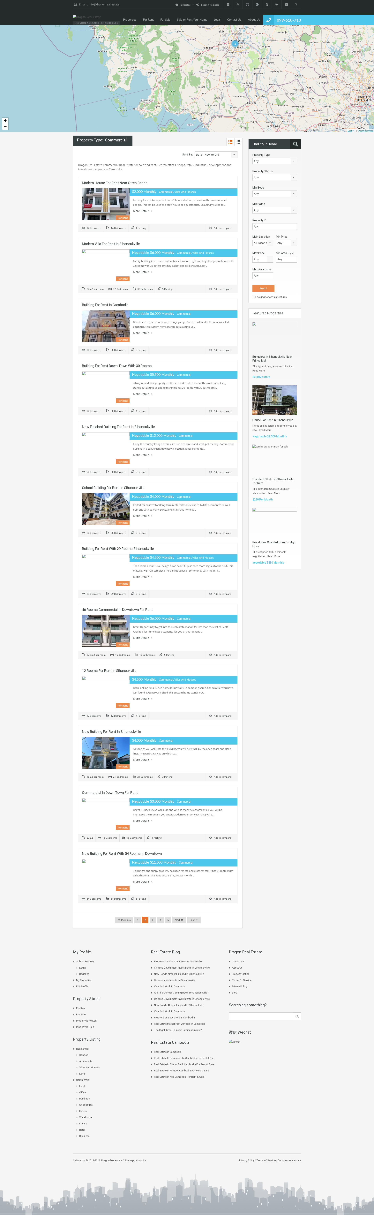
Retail (82, 1129)
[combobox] (216, 154)
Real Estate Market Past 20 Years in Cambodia (179, 1023)
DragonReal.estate (111, 1160)
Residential (82, 1048)
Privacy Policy (239, 986)
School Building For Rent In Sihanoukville (113, 488)
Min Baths (258, 204)
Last (192, 920)
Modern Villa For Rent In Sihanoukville (111, 244)
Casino (83, 1123)
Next (177, 920)
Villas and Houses (89, 1067)
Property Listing (241, 973)
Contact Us (234, 19)
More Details (141, 211)
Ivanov (80, 1160)
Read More (258, 370)
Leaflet (351, 130)
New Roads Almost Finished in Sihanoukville (179, 973)
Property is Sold (85, 1026)
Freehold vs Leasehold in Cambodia (174, 1017)
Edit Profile (82, 986)
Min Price (282, 236)
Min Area (285, 253)
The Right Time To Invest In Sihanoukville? (178, 1030)
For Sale (165, 19)
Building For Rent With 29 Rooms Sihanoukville (118, 549)
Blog (234, 992)
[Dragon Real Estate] (87, 19)
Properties (129, 19)
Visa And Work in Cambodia (169, 986)
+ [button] (5, 120)
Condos (83, 1055)
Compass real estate (289, 1160)
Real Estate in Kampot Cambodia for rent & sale (181, 1070)
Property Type (261, 154)
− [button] (5, 126)
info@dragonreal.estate (104, 4)
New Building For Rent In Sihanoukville (111, 732)
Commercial (83, 1079)
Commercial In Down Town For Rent (110, 793)
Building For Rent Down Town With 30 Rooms (117, 366)
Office (82, 1092)
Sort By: (187, 154)
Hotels (83, 1111)
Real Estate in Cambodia (167, 1051)
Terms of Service (241, 980)
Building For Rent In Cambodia (105, 305)
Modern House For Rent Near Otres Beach (114, 183)
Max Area (262, 269)
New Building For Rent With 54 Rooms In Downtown (122, 853)
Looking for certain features (271, 297)
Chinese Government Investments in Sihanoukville (182, 967)
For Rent (148, 19)
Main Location (261, 236)
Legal (217, 19)
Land (82, 1073)
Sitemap (129, 1160)
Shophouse (86, 1104)
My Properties (84, 980)
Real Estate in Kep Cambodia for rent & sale (179, 1076)
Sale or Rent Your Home (192, 19)
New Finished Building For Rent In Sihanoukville (118, 427)
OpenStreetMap (365, 130)
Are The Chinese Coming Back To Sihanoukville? (181, 992)
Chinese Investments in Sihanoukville (174, 980)
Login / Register (209, 4)
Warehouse (85, 1117)
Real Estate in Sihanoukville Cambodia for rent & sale (184, 1058)
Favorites (185, 4)
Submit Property (85, 961)
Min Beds (258, 187)
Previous (126, 920)
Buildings (84, 1098)
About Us (254, 19)
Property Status (262, 171)
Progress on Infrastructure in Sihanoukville (178, 961)
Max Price (258, 253)
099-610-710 (289, 20)
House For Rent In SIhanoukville (272, 420)
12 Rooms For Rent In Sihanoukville (109, 671)
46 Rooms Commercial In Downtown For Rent (117, 610)
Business (84, 1136)
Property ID (259, 220)
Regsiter (84, 973)
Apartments (85, 1061)
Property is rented (86, 1020)
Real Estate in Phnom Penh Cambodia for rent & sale (184, 1064)
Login (82, 967)
